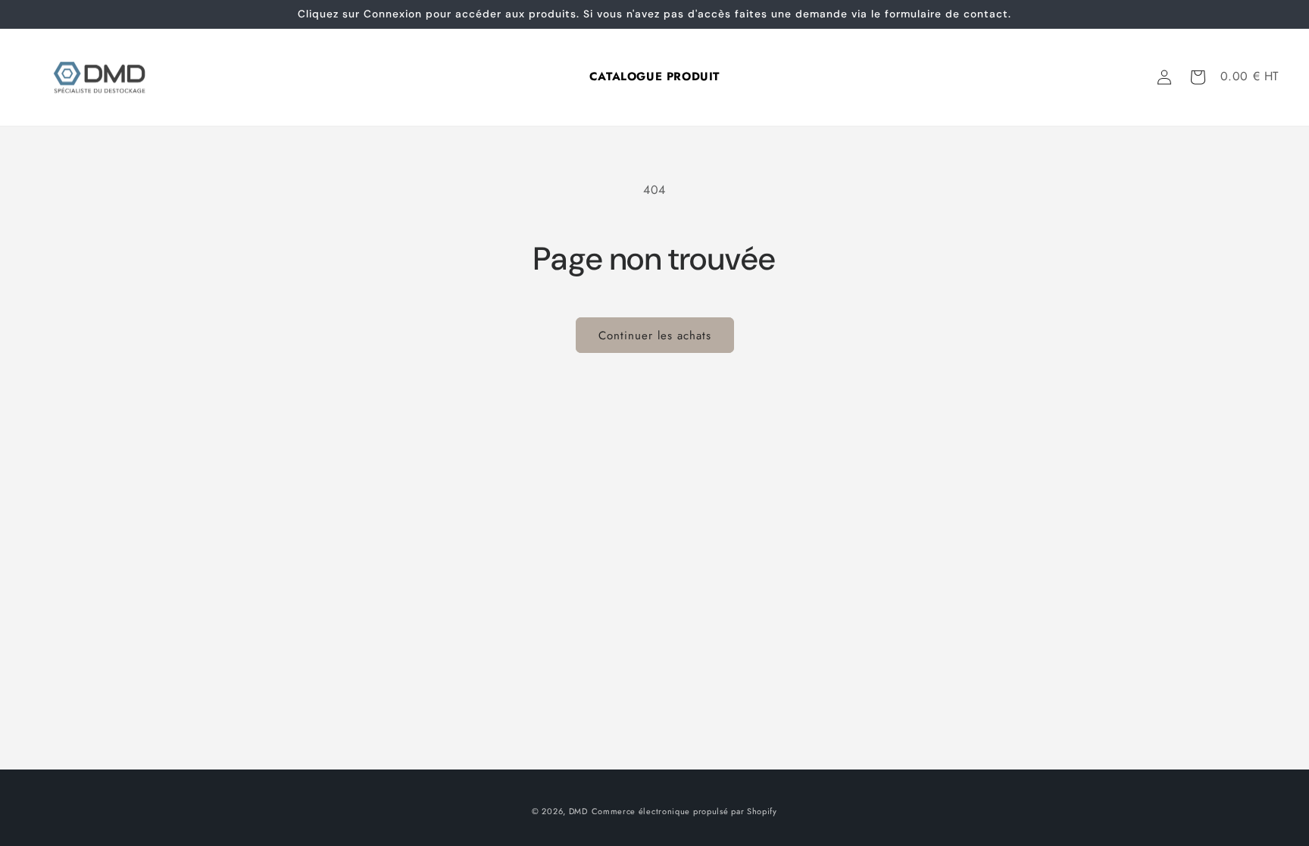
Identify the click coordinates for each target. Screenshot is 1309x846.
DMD (578, 811)
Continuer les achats (654, 335)
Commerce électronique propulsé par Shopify (684, 811)
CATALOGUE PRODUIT (654, 74)
